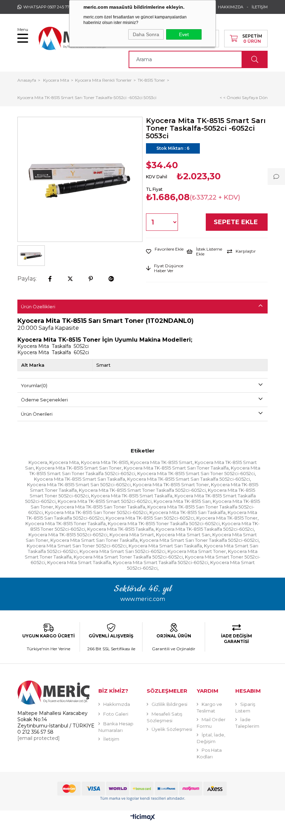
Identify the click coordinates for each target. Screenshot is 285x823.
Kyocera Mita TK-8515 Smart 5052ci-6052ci (105, 501)
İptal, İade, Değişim (211, 738)
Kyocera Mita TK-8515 (104, 462)
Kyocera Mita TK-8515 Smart (161, 462)
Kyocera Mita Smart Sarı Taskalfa (165, 545)
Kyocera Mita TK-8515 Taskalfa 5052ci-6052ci (205, 529)
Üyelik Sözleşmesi (172, 729)
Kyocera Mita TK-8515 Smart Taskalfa (131, 495)
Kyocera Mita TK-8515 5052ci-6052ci (67, 534)
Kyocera (37, 462)
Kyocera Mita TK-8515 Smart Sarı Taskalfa (79, 479)
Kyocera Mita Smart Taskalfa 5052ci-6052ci (160, 562)
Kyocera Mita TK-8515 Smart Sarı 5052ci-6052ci (79, 484)
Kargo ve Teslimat (209, 707)
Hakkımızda (116, 704)
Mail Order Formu (211, 723)
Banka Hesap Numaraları (115, 727)
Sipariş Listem (245, 707)
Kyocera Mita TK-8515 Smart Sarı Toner (79, 468)
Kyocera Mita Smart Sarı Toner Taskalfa (94, 540)
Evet (184, 34)
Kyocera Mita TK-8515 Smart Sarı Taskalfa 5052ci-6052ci (188, 479)
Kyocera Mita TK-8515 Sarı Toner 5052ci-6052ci (96, 512)
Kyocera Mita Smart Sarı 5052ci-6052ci (122, 551)
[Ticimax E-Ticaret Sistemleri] (142, 817)
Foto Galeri (115, 714)
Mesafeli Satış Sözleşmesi (164, 717)
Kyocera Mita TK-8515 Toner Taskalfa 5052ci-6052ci (164, 523)
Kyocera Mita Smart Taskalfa (79, 562)
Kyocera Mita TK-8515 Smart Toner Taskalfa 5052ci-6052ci (142, 490)
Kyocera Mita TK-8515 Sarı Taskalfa (187, 512)
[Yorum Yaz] (276, 176)
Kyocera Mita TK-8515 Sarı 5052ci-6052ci (150, 518)
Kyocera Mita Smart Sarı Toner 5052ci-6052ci (77, 545)
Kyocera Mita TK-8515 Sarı (182, 501)
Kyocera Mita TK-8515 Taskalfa (120, 529)
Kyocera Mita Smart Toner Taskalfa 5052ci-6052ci (128, 557)
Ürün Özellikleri (38, 306)
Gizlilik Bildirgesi (169, 704)
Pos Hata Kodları (209, 753)
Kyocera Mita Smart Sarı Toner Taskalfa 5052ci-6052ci (199, 540)
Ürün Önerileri (36, 414)
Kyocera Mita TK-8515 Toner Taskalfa (65, 523)
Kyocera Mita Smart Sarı (183, 534)
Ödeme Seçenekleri (44, 399)
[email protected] (38, 738)
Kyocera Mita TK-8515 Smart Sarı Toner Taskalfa (176, 468)
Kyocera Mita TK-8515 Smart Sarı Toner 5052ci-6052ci (196, 473)
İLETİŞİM (260, 7)
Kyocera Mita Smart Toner (197, 551)
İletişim (111, 739)
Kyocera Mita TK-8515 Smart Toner (171, 484)
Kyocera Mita (64, 462)
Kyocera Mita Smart (131, 534)
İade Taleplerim (247, 723)
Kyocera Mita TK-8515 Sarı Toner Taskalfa (100, 507)
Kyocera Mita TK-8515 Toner (227, 518)
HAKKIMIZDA (230, 7)
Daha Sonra (146, 34)
